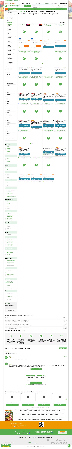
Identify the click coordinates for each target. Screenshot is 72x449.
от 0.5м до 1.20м (10, 244)
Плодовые (31, 9)
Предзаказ (43, 419)
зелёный (8, 151)
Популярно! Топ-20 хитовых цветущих (10, 18)
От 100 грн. (65, 328)
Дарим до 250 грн (61, 417)
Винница (58, 409)
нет (7, 169)
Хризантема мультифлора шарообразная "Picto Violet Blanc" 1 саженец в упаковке (24, 175)
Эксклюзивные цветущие (9, 69)
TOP (10, 9)
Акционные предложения (10, 3)
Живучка (9, 41)
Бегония (8, 131)
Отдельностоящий (10, 252)
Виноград (24, 9)
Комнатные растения (10, 66)
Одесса (32, 409)
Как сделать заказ (49, 437)
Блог (16, 417)
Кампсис (8, 126)
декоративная (9, 296)
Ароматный (9, 213)
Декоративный (9, 218)
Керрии (8, 120)
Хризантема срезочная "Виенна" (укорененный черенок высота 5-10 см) (17, 320)
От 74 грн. (65, 320)
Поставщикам (48, 419)
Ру (55, 5)
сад (7, 182)
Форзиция (8, 108)
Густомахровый (9, 216)
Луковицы (27, 9)
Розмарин (9, 32)
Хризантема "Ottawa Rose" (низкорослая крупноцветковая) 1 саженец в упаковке (48, 175)
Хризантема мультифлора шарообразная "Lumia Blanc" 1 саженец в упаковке (36, 175)
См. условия (41, 342)
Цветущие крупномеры (11, 14)
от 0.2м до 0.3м (9, 242)
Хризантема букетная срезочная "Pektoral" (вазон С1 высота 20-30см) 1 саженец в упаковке (24, 95)
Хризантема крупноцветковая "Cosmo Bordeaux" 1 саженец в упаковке (36, 42)
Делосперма (10, 42)
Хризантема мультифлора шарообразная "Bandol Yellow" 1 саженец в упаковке (24, 122)
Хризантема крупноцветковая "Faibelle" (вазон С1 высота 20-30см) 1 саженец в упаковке (24, 69)
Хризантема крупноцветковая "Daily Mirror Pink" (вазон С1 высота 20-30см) (17, 327)
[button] (48, 39)
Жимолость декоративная (9, 115)
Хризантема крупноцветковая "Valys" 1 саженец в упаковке (48, 149)
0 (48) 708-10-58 (20, 433)
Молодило (9, 50)
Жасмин (8, 96)
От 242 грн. (65, 324)
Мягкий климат (9, 270)
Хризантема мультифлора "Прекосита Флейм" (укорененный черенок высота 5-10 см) (19, 325)
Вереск (40, 7)
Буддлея (8, 101)
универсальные (9, 183)
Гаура (8, 33)
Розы (21, 9)
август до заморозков (11, 190)
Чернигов (53, 410)
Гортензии (8, 72)
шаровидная (9, 294)
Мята (8, 28)
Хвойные (50, 9)
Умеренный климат (10, 274)
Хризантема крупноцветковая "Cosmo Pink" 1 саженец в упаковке (23, 42)
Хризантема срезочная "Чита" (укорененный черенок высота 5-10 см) (16, 321)
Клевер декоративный (11, 49)
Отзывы (41, 417)
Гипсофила (9, 57)
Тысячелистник (10, 62)
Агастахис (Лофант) (11, 53)
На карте (51, 432)
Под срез (8, 254)
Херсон (50, 409)
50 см (8, 206)
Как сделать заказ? (35, 419)
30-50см (8, 203)
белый (8, 146)
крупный (8, 161)
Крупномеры (54, 9)
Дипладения (10, 34)
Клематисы (9, 78)
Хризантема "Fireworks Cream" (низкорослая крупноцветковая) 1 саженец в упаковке (48, 43)
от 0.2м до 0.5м (9, 245)
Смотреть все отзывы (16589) (36, 368)
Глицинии (8, 85)
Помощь (29, 419)
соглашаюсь (30, 384)
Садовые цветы (9, 22)
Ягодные (35, 9)
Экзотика (38, 9)
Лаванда (8, 81)
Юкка (8, 38)
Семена (19, 9)
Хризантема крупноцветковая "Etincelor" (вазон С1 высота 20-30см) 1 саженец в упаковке (60, 42)
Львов (54, 409)
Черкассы (46, 409)
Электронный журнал (41, 437)
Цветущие (42, 9)
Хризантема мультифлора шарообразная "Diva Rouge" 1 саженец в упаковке (23, 150)
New (9, 9)
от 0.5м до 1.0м (9, 239)
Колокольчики (10, 58)
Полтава (35, 410)
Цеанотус (8, 133)
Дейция (8, 124)
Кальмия (8, 129)
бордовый (8, 148)
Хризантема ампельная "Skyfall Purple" (11, 328)
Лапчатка (8, 112)
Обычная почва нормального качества (9, 282)
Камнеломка (10, 30)
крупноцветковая (10, 293)
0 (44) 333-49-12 (20, 432)
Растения (58, 9)
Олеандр (8, 110)
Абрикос (37, 7)
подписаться (36, 382)
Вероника (9, 37)
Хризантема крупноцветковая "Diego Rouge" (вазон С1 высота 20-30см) (16, 324)
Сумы (43, 410)
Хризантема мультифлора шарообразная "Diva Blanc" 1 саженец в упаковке (59, 122)
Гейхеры (9, 25)
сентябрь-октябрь (10, 193)
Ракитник (8, 135)
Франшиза (47, 3)
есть (7, 167)
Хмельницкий (48, 410)
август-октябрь (9, 191)
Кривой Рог (63, 409)
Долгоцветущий (9, 219)
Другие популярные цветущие (10, 139)
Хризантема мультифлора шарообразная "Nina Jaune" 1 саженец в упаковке (35, 123)
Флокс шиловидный (11, 63)
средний (8, 159)
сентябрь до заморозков (11, 196)
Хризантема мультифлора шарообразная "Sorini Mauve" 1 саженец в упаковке (48, 122)
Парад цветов (9, 12)
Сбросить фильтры (11, 310)
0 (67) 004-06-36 (26, 433)
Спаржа (8, 76)
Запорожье (41, 409)
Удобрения (61, 9)
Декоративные (46, 9)
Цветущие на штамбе (10, 83)
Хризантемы (10, 24)
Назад (21, 11)
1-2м (7, 201)
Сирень (8, 90)
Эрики (8, 103)
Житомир (58, 410)
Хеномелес (9, 122)
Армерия (9, 45)
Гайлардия (9, 54)
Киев (24, 409)
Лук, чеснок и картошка (14, 9)
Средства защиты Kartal (22, 419)
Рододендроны (9, 87)
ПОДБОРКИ (6, 9)
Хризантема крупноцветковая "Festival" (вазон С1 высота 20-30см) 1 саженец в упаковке (60, 69)
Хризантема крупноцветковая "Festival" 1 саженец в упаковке (48, 96)
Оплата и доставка (53, 3)
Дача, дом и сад (65, 9)
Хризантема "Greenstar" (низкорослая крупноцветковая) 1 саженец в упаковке (60, 96)
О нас (20, 417)
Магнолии (8, 74)
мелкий (8, 158)
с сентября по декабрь (11, 260)
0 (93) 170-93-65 (27, 3)
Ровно (39, 410)
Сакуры (8, 92)
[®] (12, 6)
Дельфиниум (10, 51)
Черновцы (23, 414)
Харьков (27, 409)
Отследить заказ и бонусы (62, 3)
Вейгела (8, 99)
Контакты (24, 417)
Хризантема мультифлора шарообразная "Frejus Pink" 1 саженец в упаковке (59, 150)
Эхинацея (9, 46)
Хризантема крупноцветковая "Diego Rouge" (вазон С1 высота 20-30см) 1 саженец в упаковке (36, 69)
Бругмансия (9, 117)
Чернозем (8, 285)
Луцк (21, 410)
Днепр (36, 409)
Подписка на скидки (53, 417)
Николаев (25, 410)
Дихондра (9, 29)
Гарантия (29, 417)
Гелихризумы (10, 55)
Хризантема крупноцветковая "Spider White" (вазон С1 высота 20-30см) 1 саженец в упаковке (36, 95)
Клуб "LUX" (46, 417)
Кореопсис (9, 59)
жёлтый (8, 149)
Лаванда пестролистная (11, 36)
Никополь (30, 410)
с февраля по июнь (10, 262)
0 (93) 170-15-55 (26, 432)
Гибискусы (8, 94)
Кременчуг (34, 414)
